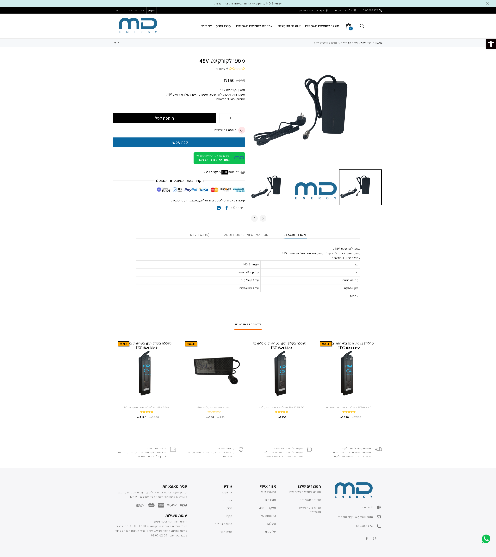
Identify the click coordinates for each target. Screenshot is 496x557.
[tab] (294, 234)
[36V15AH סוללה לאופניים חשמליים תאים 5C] (115, 43)
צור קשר (120, 10)
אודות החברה (137, 10)
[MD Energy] (138, 25)
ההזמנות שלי (268, 516)
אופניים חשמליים (289, 26)
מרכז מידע (223, 26)
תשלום (271, 524)
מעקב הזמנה (267, 508)
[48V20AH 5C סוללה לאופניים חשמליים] (281, 370)
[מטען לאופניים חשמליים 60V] (214, 370)
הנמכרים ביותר (179, 200)
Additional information (246, 234)
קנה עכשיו (179, 142)
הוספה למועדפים (225, 130)
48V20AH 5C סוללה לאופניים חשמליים (281, 407)
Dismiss (488, 3)
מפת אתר (226, 532)
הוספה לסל (164, 118)
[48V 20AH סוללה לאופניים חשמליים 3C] (146, 370)
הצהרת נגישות (223, 524)
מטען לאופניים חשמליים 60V (214, 407)
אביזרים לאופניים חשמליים (254, 26)
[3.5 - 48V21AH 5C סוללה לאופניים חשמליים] (118, 43)
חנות (229, 508)
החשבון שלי (268, 492)
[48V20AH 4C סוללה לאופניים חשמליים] (349, 370)
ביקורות (222, 68)
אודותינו (227, 492)
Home (379, 43)
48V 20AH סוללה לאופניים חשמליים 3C (147, 407)
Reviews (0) (200, 234)
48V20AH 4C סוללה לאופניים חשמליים (348, 407)
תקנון (151, 10)
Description (294, 234)
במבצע (194, 200)
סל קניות (270, 531)
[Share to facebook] (226, 209)
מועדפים (270, 500)
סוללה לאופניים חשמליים (322, 26)
